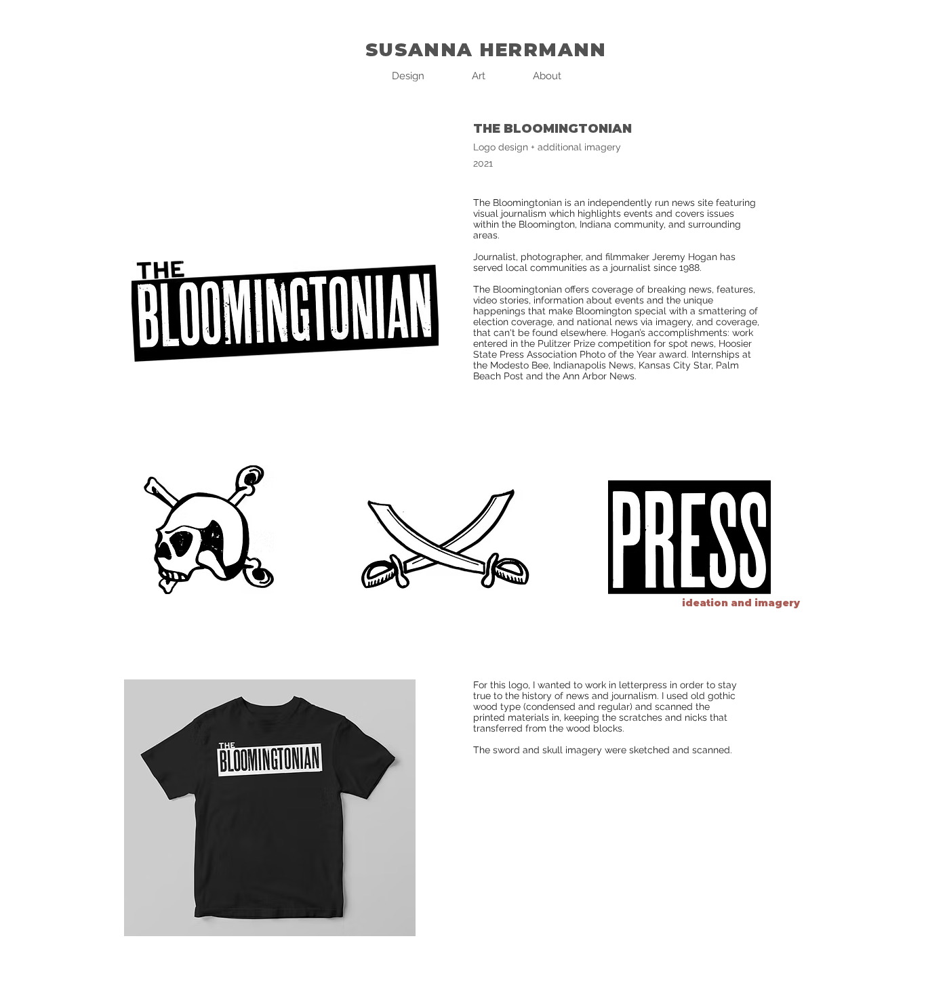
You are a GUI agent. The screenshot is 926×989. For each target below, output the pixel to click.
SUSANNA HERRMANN (486, 50)
